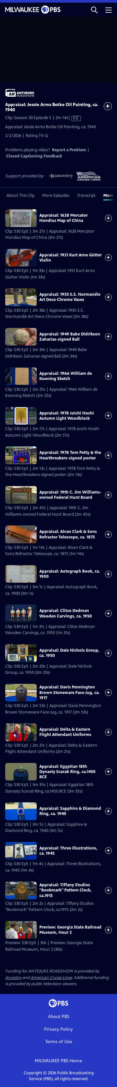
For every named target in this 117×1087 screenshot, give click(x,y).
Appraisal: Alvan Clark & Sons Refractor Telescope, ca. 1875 (68, 534)
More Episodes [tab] (55, 195)
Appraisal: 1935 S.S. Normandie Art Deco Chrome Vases (69, 297)
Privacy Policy (58, 1029)
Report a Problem (69, 150)
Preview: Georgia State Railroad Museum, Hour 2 (70, 930)
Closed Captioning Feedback (34, 156)
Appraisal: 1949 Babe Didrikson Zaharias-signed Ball (69, 337)
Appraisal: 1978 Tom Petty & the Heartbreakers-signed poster (70, 455)
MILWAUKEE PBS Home (58, 1061)
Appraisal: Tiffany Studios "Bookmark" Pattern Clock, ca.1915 (65, 890)
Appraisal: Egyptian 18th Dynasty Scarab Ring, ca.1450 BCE (67, 772)
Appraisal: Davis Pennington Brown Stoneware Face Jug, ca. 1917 (69, 692)
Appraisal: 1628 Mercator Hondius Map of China (63, 218)
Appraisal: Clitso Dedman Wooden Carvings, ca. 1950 (65, 613)
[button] (94, 10)
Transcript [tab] (86, 195)
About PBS (58, 1016)
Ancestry (13, 977)
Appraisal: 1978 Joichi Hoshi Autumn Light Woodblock (66, 416)
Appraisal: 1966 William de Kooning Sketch (65, 376)
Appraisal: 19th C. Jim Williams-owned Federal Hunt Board (70, 495)
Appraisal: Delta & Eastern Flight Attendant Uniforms (65, 732)
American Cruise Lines (51, 977)
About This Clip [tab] (20, 195)
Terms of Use (58, 1041)
